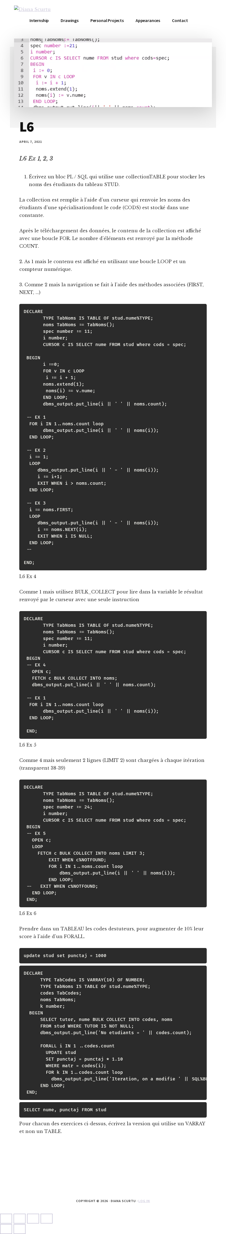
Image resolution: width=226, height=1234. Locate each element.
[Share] (33, 1219)
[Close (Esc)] (47, 1219)
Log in (144, 1201)
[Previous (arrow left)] (6, 1229)
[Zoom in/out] (6, 1219)
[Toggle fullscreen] (20, 1219)
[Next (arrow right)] (20, 1229)
